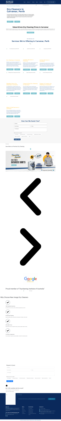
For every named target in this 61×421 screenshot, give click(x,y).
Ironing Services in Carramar (44, 60)
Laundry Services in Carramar (28, 60)
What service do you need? (10, 376)
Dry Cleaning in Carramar (13, 60)
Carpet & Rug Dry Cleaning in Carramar (30, 84)
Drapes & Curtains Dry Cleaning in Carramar (46, 84)
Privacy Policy (39, 420)
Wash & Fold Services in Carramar (12, 108)
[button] (29, 2)
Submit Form (17, 139)
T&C (35, 420)
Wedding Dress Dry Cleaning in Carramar (12, 84)
